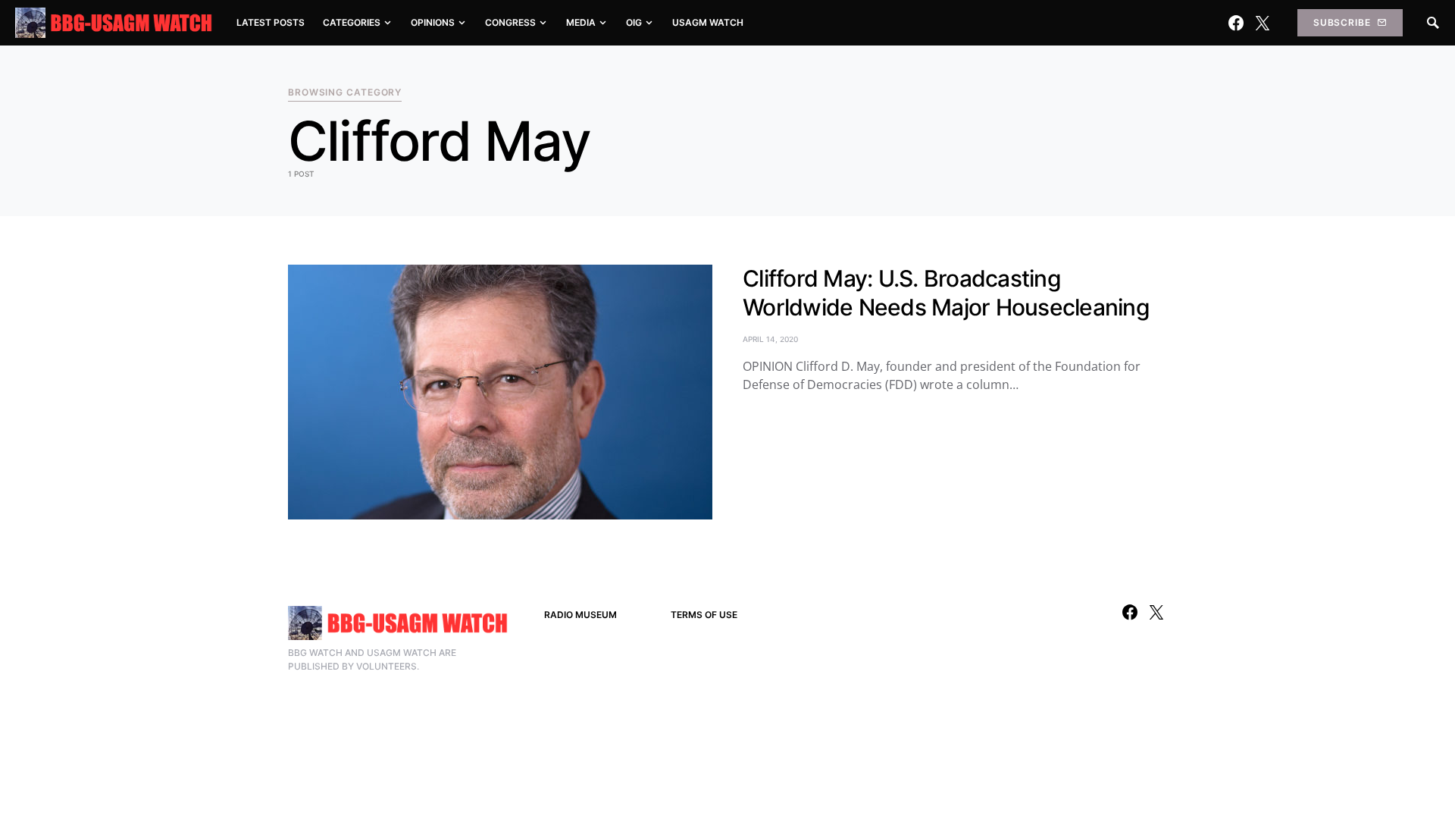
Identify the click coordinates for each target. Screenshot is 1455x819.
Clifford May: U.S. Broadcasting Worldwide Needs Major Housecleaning (946, 293)
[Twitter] (1262, 22)
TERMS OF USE (704, 614)
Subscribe (1342, 22)
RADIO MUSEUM (580, 614)
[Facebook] (1236, 22)
